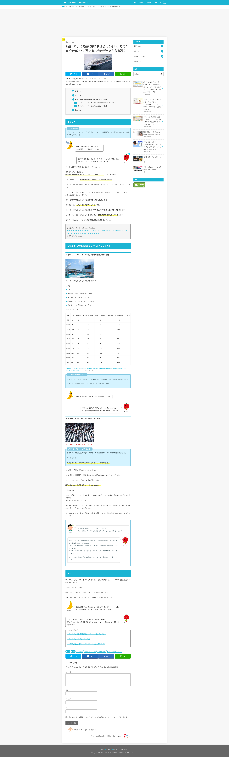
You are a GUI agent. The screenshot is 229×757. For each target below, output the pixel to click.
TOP (135, 2)
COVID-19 (80, 651)
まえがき (77, 95)
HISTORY (149, 2)
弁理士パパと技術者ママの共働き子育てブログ (113, 753)
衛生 (74, 651)
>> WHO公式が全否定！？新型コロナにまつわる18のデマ (86, 644)
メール (68, 699)
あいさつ (137, 61)
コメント (68, 672)
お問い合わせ (157, 2)
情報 (64, 39)
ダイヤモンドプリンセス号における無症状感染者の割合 (94, 102)
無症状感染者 (102, 651)
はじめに (141, 2)
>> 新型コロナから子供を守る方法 (78, 639)
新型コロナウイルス (91, 651)
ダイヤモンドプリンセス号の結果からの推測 (91, 106)
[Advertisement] (114, 22)
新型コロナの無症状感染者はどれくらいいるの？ (90, 99)
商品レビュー (139, 56)
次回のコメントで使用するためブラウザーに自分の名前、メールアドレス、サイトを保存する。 (98, 717)
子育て (137, 46)
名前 (67, 690)
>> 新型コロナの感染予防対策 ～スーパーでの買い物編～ (86, 634)
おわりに (77, 110)
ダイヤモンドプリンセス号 (115, 651)
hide (80, 91)
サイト (67, 708)
